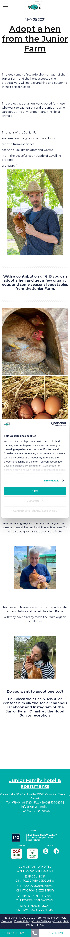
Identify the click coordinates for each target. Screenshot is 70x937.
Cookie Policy (22, 921)
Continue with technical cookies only (35, 510)
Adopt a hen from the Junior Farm (35, 39)
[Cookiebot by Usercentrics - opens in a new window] (51, 424)
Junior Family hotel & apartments (35, 783)
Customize (33, 500)
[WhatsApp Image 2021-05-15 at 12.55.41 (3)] (35, 341)
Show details (51, 480)
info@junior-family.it (35, 806)
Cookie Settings (41, 921)
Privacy (39, 924)
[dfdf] (35, 409)
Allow (35, 490)
